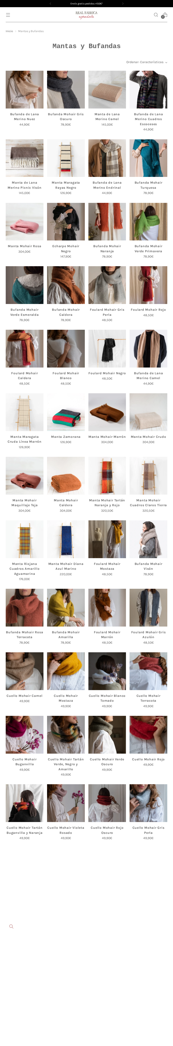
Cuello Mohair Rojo (148, 759)
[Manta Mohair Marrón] (107, 412)
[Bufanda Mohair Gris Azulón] (24, 867)
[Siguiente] (122, 3)
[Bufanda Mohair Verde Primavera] (148, 222)
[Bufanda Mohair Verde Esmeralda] (24, 285)
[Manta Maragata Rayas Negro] (66, 158)
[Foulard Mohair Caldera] (24, 349)
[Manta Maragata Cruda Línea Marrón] (24, 412)
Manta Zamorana (66, 437)
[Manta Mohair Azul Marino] (148, 867)
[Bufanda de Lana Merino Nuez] (24, 90)
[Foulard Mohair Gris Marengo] (107, 930)
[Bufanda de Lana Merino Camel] (148, 349)
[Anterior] (50, 3)
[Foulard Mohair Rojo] (148, 285)
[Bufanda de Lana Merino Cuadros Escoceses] (148, 90)
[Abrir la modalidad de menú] (8, 14)
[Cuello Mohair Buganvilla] (24, 735)
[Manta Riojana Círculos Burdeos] (66, 999)
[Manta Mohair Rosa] (24, 222)
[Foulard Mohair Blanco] (66, 349)
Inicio (9, 31)
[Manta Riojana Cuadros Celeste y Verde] (66, 930)
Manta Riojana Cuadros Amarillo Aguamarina (24, 569)
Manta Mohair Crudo (148, 437)
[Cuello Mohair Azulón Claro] (66, 867)
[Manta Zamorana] (66, 412)
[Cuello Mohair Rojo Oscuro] (107, 803)
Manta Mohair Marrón (107, 437)
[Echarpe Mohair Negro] (66, 222)
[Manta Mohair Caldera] (66, 476)
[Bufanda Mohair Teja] (24, 999)
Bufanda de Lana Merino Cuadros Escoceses (148, 119)
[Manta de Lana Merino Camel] (107, 90)
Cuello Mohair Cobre (148, 1023)
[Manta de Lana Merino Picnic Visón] (24, 158)
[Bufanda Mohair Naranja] (107, 222)
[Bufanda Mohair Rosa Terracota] (24, 608)
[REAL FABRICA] (86, 14)
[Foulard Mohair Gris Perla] (107, 285)
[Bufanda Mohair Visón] (148, 539)
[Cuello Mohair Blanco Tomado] (107, 671)
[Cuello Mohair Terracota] (148, 671)
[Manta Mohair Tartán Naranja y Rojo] (107, 476)
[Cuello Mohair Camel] (24, 671)
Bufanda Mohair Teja (24, 1023)
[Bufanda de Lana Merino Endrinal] (107, 158)
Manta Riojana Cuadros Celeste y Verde (66, 960)
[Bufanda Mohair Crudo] (148, 930)
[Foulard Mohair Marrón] (107, 608)
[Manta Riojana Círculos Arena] (107, 867)
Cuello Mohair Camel (24, 696)
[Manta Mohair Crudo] (148, 412)
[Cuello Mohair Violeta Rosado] (66, 803)
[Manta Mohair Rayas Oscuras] (24, 930)
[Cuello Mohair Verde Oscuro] (107, 735)
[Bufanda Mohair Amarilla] (66, 608)
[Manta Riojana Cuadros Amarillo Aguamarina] (24, 539)
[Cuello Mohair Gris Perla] (148, 803)
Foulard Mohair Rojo (148, 310)
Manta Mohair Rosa (24, 246)
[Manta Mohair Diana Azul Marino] (66, 539)
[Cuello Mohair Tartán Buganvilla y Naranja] (24, 803)
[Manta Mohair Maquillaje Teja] (24, 476)
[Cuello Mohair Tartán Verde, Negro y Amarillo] (66, 735)
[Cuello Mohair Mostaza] (66, 671)
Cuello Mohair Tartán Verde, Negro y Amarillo (66, 764)
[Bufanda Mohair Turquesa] (148, 158)
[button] (156, 14)
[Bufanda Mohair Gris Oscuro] (66, 90)
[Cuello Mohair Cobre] (148, 999)
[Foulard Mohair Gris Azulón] (148, 608)
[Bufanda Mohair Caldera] (66, 285)
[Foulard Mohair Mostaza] (107, 539)
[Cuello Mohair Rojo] (148, 735)
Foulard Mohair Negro (107, 373)
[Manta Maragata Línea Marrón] (107, 999)
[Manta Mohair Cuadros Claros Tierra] (148, 476)
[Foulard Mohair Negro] (107, 349)
